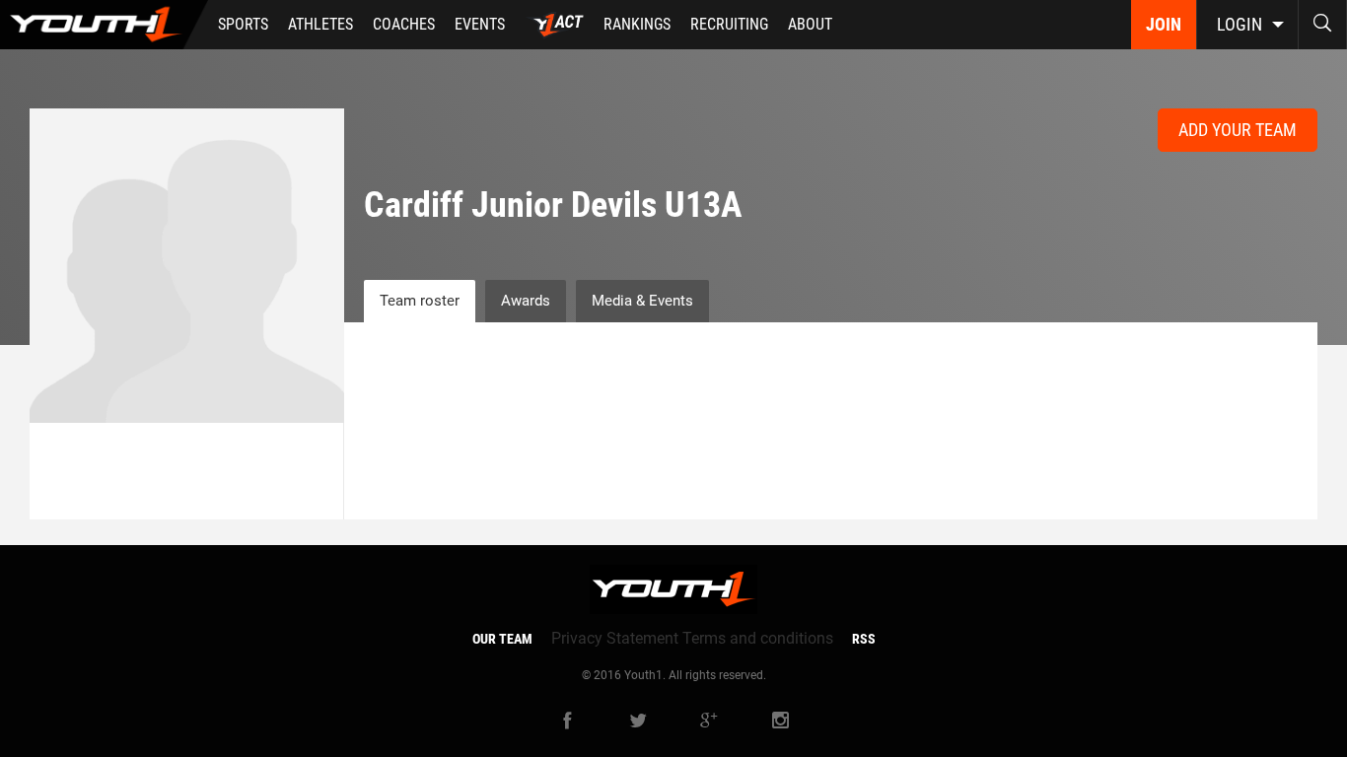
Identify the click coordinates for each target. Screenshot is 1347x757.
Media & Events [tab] (642, 301)
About (810, 24)
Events (480, 24)
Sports (243, 24)
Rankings (637, 24)
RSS (864, 639)
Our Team (502, 639)
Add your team (1237, 129)
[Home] (104, 24)
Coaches (404, 24)
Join (1163, 24)
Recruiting (729, 24)
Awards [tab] (525, 301)
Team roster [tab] (420, 301)
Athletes (320, 24)
